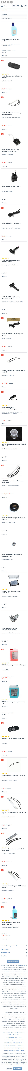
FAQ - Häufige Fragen (8, 1032)
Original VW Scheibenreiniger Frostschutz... (11, 40)
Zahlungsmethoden (17, 1042)
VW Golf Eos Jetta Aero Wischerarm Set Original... (13, 371)
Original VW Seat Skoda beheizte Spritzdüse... (12, 76)
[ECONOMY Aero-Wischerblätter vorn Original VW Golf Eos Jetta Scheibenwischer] (14, 471)
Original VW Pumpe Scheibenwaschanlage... (9, 408)
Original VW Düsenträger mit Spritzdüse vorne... (11, 260)
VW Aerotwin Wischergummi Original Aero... (13, 776)
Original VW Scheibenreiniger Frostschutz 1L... (11, 923)
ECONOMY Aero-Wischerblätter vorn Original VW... (13, 481)
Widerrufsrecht (19, 1040)
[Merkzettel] (17, 5)
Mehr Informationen (21, 1064)
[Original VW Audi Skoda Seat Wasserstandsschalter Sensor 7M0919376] (14, 176)
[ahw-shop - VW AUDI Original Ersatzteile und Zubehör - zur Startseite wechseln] (7, 2)
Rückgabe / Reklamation (11, 1037)
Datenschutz (20, 1045)
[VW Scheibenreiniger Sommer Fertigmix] (14, 655)
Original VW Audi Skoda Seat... (11, 186)
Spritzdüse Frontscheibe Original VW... (13, 738)
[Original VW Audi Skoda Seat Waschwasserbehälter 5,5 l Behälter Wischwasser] (14, 140)
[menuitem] (4, 5)
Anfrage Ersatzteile (19, 1032)
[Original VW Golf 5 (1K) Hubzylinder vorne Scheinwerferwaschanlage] (14, 324)
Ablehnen (9, 1068)
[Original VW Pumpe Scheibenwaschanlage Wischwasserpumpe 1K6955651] (14, 397)
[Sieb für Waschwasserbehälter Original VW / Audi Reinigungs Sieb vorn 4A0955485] (14, 434)
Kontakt (9, 1034)
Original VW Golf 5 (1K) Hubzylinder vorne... (12, 334)
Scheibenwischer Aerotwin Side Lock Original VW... (13, 849)
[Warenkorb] (25, 5)
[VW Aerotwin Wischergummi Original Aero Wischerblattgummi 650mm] (14, 765)
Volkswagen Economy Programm (11, 1050)
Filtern (5, 14)
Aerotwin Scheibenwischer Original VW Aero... (14, 812)
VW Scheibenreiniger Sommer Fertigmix (14, 665)
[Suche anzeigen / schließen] (14, 5)
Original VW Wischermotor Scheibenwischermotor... (10, 628)
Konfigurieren (17, 1068)
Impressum (7, 1048)
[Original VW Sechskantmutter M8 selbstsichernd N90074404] (14, 544)
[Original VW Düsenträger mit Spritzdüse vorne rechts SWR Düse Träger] (14, 287)
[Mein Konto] (21, 5)
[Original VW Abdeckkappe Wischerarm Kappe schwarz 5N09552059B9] (14, 508)
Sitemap (22, 1050)
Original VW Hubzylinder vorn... (11, 223)
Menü (5, 6)
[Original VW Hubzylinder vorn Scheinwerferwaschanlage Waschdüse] (14, 213)
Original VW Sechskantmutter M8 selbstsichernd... (12, 555)
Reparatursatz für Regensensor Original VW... (11, 592)
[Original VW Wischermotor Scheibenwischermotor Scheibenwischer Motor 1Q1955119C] (14, 618)
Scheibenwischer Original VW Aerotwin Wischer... (14, 886)
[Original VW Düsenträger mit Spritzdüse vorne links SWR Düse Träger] (14, 250)
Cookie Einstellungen (9, 1040)
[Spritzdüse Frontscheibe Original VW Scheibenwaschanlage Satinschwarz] (14, 728)
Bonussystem (16, 1034)
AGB (20, 1037)
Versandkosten (21, 965)
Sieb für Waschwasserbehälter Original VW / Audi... (14, 444)
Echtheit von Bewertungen (10, 1045)
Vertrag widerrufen (13, 961)
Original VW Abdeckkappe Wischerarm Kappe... (13, 518)
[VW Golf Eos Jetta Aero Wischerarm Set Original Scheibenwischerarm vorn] (14, 360)
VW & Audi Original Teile (16, 1048)
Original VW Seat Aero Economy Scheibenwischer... (11, 113)
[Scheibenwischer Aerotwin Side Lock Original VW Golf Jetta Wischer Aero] (14, 839)
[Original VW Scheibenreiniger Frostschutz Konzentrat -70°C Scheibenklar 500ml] (14, 29)
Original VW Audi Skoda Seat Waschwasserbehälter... (10, 150)
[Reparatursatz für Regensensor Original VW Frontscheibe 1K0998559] (14, 581)
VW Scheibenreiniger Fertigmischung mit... (13, 702)
